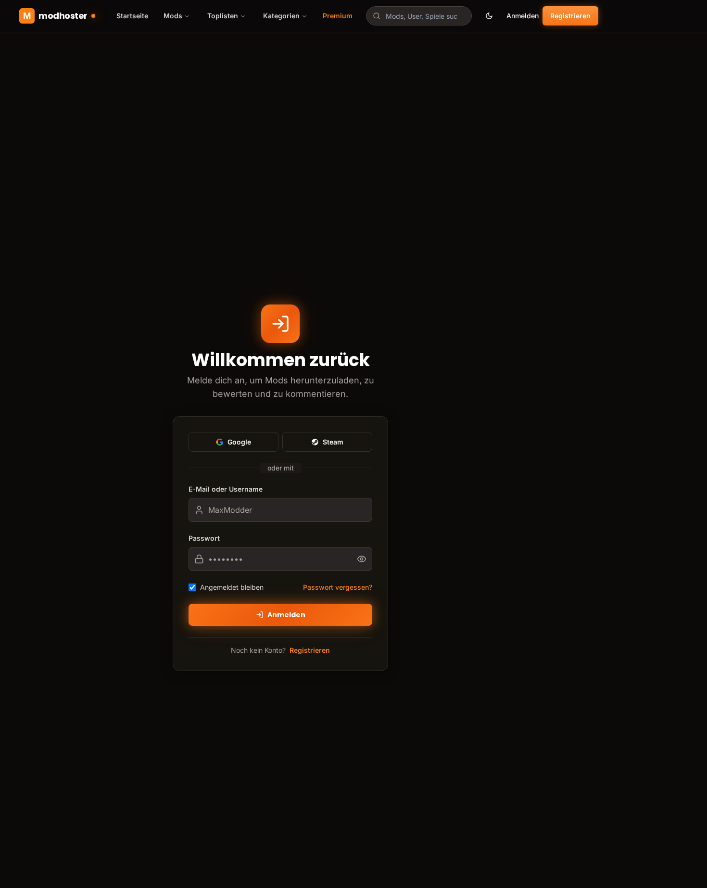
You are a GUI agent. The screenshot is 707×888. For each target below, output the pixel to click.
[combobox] (419, 15)
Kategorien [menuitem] (281, 16)
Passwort (204, 538)
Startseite (132, 16)
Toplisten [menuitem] (222, 16)
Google (239, 442)
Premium (338, 16)
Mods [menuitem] (173, 16)
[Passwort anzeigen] (364, 559)
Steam (333, 442)
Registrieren (570, 16)
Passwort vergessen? (337, 587)
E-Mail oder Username (226, 489)
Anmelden (522, 16)
